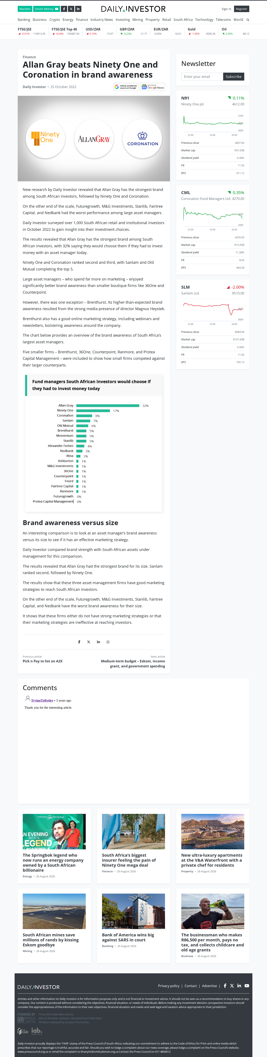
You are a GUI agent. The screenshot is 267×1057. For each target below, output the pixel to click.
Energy (68, 19)
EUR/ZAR (161, 29)
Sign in (226, 9)
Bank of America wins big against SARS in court (128, 937)
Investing (123, 19)
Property (153, 19)
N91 (185, 98)
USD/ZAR (93, 29)
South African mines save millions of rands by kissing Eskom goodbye (51, 940)
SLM (185, 287)
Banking (24, 19)
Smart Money (44, 9)
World (238, 19)
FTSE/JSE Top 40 (64, 29)
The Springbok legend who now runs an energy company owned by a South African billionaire (53, 862)
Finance (82, 19)
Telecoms (223, 19)
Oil (224, 29)
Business (40, 19)
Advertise (209, 986)
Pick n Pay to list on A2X (43, 661)
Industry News (102, 19)
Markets (25, 9)
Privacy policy (168, 986)
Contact (191, 986)
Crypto (54, 19)
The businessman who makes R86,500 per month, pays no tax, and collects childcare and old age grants (212, 942)
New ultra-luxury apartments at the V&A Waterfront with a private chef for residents (211, 860)
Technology (204, 19)
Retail (166, 19)
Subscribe (234, 76)
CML (185, 192)
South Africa (183, 19)
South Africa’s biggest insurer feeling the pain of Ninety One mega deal (129, 860)
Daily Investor (34, 87)
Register (241, 9)
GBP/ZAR (127, 29)
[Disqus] (133, 745)
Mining (137, 19)
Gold (191, 29)
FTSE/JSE (24, 29)
